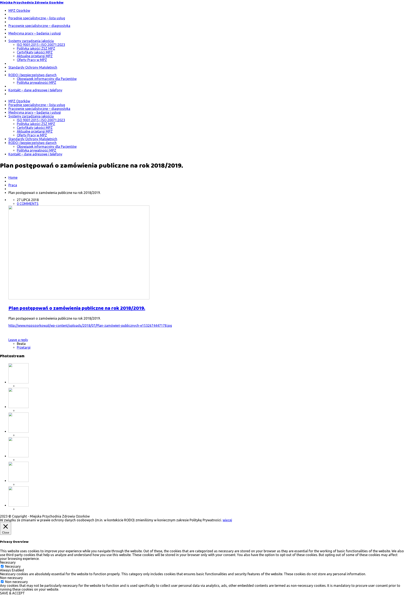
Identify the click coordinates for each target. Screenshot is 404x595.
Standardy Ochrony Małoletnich (32, 67)
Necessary (13, 566)
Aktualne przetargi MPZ (35, 56)
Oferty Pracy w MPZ (32, 60)
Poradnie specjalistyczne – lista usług (36, 18)
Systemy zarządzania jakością (31, 41)
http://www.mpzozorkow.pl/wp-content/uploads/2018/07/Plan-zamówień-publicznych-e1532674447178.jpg (90, 325)
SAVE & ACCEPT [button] (12, 593)
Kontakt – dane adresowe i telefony (35, 90)
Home (12, 177)
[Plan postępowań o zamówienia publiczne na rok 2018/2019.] (78, 298)
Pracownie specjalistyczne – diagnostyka (39, 26)
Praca (12, 185)
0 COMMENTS (28, 203)
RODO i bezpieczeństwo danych (32, 75)
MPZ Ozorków (19, 10)
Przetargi (24, 347)
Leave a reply (18, 340)
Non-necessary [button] (11, 578)
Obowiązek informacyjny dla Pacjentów (47, 79)
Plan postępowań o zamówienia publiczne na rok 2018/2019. (76, 308)
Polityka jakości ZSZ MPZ (36, 48)
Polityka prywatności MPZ (36, 82)
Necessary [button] (8, 562)
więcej (227, 520)
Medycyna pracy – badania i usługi (34, 33)
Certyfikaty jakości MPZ (35, 52)
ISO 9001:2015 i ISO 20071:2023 (41, 45)
